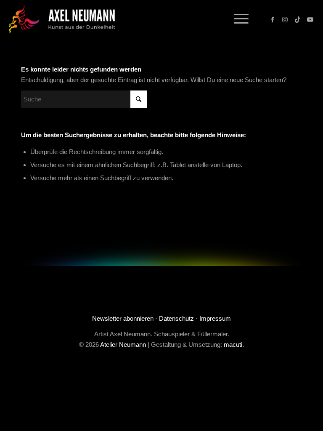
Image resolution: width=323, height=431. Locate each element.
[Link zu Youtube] (310, 19)
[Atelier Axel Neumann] (65, 19)
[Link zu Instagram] (285, 19)
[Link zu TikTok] (297, 19)
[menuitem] (237, 19)
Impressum (215, 318)
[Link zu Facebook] (272, 19)
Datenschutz (176, 318)
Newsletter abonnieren (123, 318)
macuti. (234, 344)
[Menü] (237, 19)
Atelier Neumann (123, 344)
